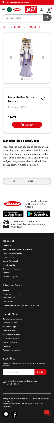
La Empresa (7, 245)
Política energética (10, 276)
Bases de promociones (12, 323)
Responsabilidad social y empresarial (18, 249)
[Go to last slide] (10, 57)
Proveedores (8, 257)
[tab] (22, 79)
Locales (6, 290)
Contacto (6, 273)
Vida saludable (9, 330)
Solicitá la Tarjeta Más (11, 334)
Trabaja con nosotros (11, 269)
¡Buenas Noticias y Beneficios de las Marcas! (21, 305)
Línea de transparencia (12, 253)
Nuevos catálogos (10, 342)
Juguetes (34, 26)
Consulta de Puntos (11, 338)
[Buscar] (47, 17)
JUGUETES (19, 26)
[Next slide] (43, 57)
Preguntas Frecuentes (12, 294)
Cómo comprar (9, 298)
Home (6, 26)
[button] (3, 10)
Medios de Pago (9, 326)
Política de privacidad (11, 350)
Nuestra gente (9, 265)
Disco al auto (8, 301)
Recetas (6, 346)
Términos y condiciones (12, 319)
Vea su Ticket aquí (10, 261)
